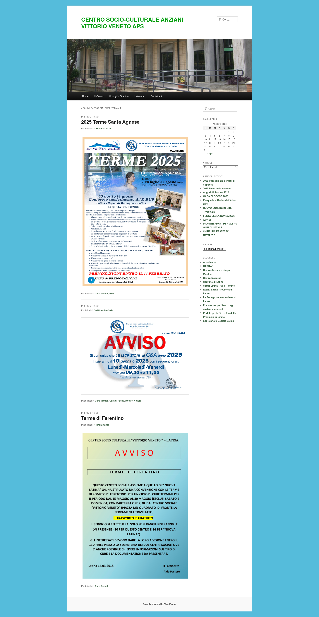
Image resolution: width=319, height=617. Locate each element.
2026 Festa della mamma (217, 188)
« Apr (209, 153)
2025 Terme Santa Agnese (110, 121)
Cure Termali (101, 293)
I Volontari (139, 96)
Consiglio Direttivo (118, 96)
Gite (111, 293)
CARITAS (208, 266)
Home (85, 96)
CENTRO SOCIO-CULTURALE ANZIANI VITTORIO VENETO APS (132, 22)
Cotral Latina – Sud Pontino (219, 285)
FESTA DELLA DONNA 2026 (219, 215)
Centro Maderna (212, 278)
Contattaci (156, 96)
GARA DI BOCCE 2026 (215, 196)
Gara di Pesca (116, 400)
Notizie (137, 400)
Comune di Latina (213, 281)
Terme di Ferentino (102, 417)
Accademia (209, 262)
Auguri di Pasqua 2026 (216, 192)
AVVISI (207, 219)
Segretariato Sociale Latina (218, 320)
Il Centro (98, 96)
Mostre (129, 400)
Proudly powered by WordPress (159, 604)
